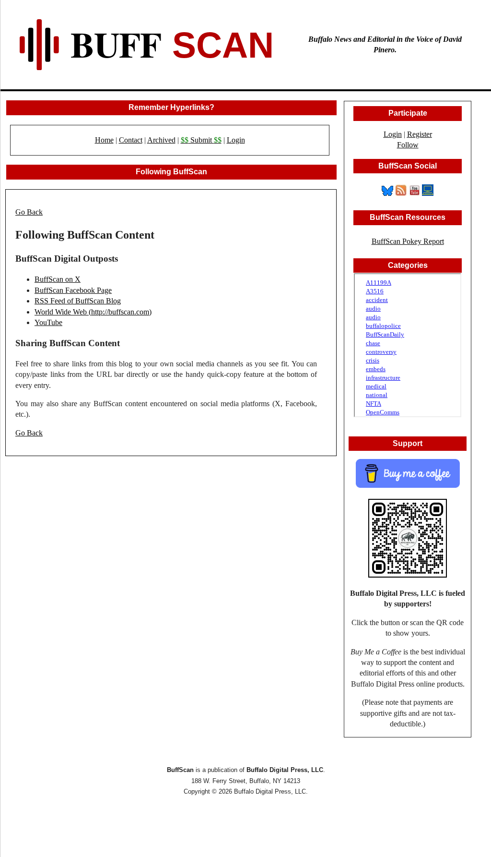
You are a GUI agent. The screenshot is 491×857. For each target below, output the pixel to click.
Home (104, 140)
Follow (408, 145)
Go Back (29, 212)
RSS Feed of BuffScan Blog (78, 301)
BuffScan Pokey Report (408, 241)
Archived (161, 140)
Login (236, 140)
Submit (201, 140)
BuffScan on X (58, 279)
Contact (130, 140)
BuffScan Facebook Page (73, 290)
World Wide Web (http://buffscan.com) (93, 312)
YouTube (48, 322)
